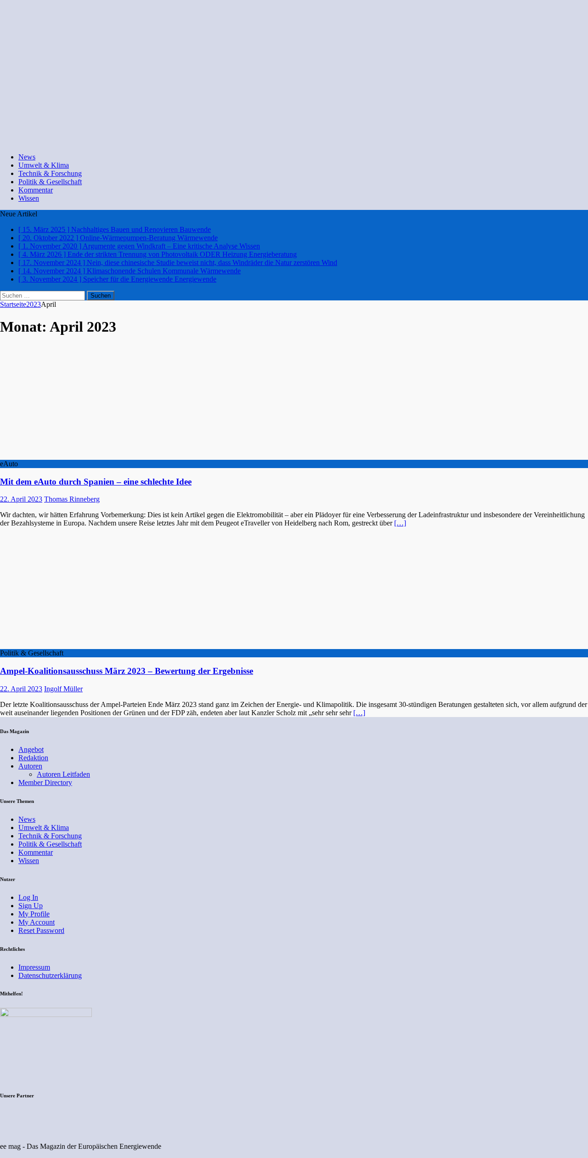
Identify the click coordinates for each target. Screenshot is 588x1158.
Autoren (30, 766)
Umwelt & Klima (43, 165)
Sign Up (30, 905)
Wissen (28, 198)
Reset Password (41, 930)
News (26, 157)
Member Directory (45, 782)
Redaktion (33, 758)
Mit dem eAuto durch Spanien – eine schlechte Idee (96, 481)
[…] (400, 523)
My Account (36, 922)
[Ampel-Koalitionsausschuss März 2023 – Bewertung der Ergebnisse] (75, 645)
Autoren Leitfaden (63, 774)
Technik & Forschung (50, 173)
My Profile (34, 914)
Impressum (34, 967)
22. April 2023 (21, 499)
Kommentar (35, 190)
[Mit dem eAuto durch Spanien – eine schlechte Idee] (75, 455)
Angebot (31, 749)
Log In (28, 897)
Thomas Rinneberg (72, 499)
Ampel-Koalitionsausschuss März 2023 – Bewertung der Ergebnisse (126, 671)
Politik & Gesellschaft (50, 182)
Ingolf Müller (63, 689)
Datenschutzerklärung (50, 975)
